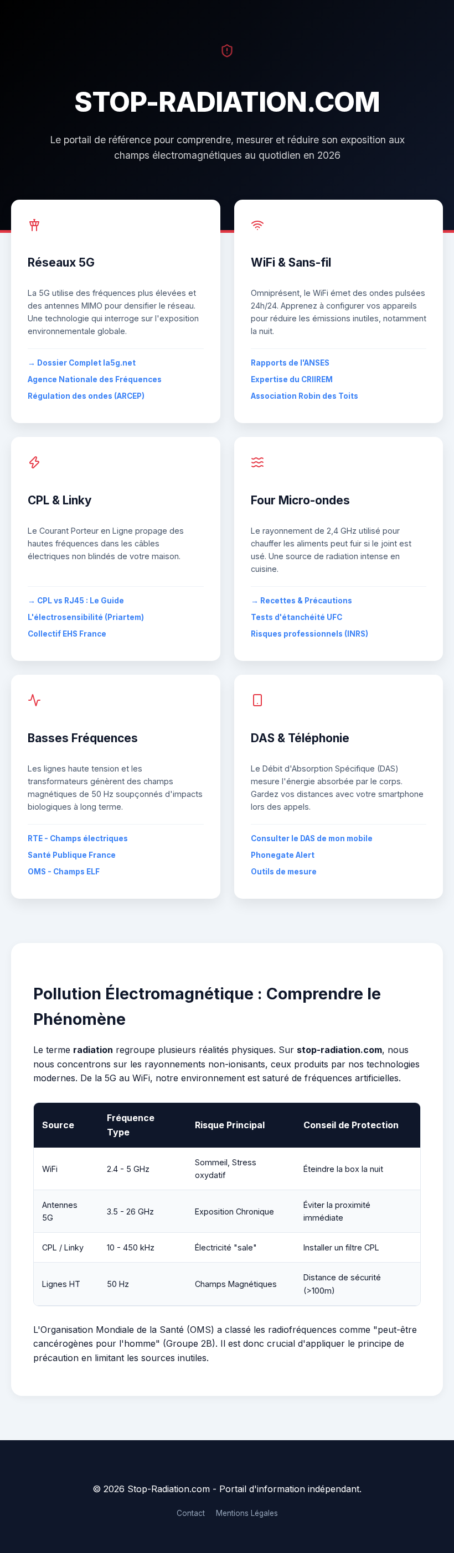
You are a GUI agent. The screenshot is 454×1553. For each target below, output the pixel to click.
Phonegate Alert (282, 855)
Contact (191, 1513)
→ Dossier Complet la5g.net (82, 362)
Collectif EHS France (67, 633)
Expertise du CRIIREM (292, 379)
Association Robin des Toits (304, 396)
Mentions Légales (247, 1513)
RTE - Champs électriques (78, 838)
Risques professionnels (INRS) (309, 633)
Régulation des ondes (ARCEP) (86, 396)
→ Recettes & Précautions (301, 600)
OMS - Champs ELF (64, 871)
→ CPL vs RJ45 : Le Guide (76, 600)
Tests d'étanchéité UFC (296, 617)
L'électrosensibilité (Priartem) (86, 617)
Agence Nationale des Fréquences (95, 379)
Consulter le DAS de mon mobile (312, 838)
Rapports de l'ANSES (290, 362)
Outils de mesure (284, 871)
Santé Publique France (72, 855)
